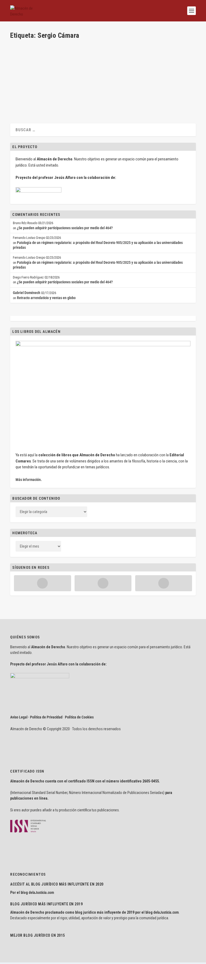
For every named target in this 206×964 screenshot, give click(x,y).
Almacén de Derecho (34, 78)
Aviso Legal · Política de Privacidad (36, 717)
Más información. (29, 479)
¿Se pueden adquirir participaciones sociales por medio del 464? (65, 228)
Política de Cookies (79, 717)
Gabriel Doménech (26, 293)
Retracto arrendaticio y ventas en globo (46, 298)
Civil (71, 78)
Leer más (25, 98)
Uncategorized (101, 78)
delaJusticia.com (41, 892)
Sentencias (82, 78)
